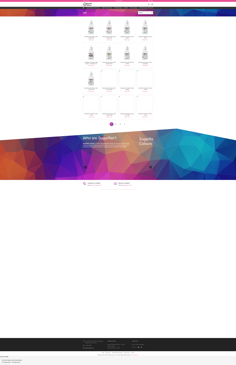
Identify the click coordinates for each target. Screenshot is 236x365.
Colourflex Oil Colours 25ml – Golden (127, 88)
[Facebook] (138, 347)
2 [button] (117, 174)
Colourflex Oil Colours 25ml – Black (127, 37)
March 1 (112, 171)
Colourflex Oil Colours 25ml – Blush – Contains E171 (91, 63)
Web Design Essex (135, 354)
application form (128, 185)
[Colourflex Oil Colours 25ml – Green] (145, 71)
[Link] (87, 4)
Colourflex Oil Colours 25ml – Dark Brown (91, 88)
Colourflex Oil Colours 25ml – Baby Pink (109, 37)
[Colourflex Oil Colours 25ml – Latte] (145, 96)
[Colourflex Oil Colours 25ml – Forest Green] (109, 71)
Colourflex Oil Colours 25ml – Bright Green (109, 63)
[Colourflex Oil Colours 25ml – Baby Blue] (91, 19)
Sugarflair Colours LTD (145, 169)
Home (103, 352)
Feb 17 (147, 171)
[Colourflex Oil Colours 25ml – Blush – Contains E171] (91, 45)
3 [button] (119, 174)
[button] (149, 4)
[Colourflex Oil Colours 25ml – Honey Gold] (109, 96)
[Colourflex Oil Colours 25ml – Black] (127, 19)
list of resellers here (96, 185)
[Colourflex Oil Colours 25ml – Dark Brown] (91, 71)
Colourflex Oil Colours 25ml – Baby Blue (91, 37)
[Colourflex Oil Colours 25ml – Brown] (127, 45)
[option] (118, 167)
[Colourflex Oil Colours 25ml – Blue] (145, 19)
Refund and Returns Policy (117, 352)
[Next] (124, 124)
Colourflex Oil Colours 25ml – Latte (145, 114)
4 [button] (120, 174)
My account (108, 352)
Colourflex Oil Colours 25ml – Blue (145, 37)
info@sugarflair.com (89, 348)
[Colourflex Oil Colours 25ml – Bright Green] (109, 45)
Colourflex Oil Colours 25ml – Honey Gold (109, 114)
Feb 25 (129, 171)
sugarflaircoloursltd (90, 171)
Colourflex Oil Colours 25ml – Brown (127, 63)
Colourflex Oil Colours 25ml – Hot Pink (127, 114)
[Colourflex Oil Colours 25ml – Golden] (127, 71)
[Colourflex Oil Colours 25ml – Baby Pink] (109, 19)
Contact (132, 352)
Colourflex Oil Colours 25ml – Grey (91, 114)
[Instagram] (141, 347)
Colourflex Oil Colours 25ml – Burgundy (145, 63)
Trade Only (91, 39)
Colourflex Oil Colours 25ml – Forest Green (109, 88)
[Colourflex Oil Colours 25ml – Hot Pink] (127, 96)
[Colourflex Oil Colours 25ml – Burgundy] (145, 45)
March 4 (94, 171)
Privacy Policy (126, 352)
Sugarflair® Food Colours (93, 169)
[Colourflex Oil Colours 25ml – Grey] (91, 96)
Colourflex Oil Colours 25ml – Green (145, 88)
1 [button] (115, 174)
